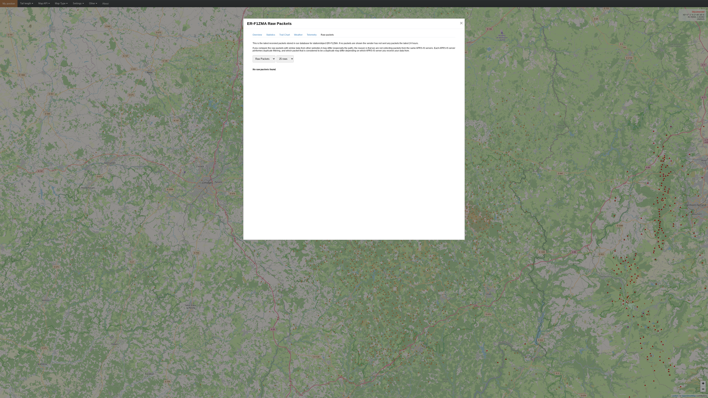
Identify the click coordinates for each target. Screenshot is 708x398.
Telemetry (312, 35)
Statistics (270, 35)
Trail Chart (284, 35)
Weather (298, 35)
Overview (257, 35)
